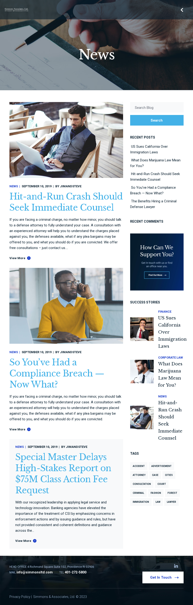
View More (17, 258)
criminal (138, 493)
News (13, 186)
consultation (142, 484)
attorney (139, 475)
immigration (141, 502)
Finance (164, 311)
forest (172, 493)
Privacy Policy (19, 597)
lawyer (171, 502)
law (158, 502)
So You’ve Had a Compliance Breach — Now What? (56, 373)
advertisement (161, 466)
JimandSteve (70, 186)
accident (139, 466)
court (161, 484)
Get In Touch (161, 577)
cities (169, 475)
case (155, 475)
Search (157, 120)
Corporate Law (170, 357)
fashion (156, 493)
